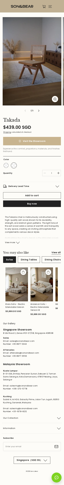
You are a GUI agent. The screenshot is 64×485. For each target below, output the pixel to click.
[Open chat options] (57, 478)
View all (56, 252)
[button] (50, 7)
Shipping (7, 132)
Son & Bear (34, 471)
